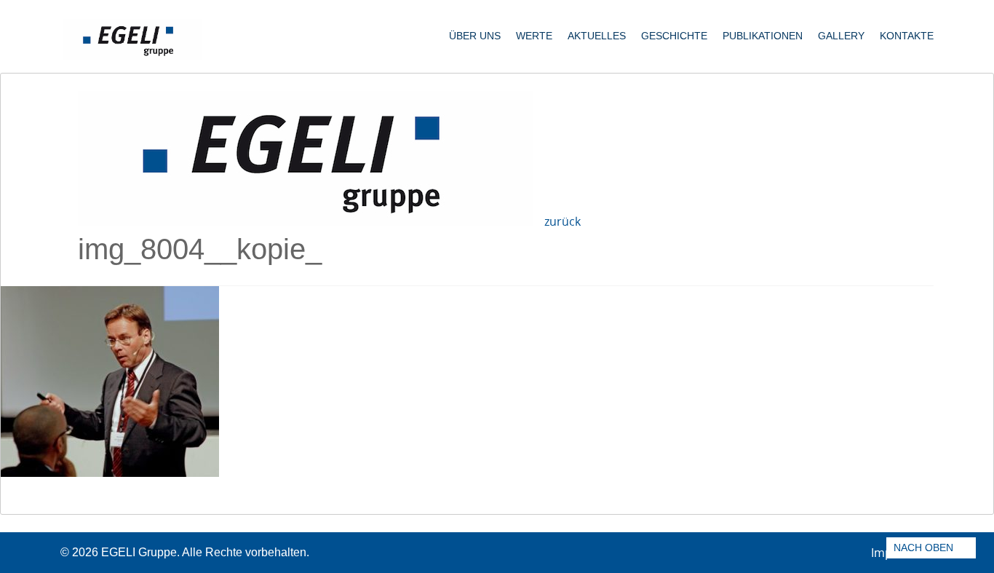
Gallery (841, 36)
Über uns (475, 36)
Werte (534, 36)
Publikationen (763, 36)
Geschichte (674, 36)
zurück (562, 221)
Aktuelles (597, 36)
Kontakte (907, 36)
